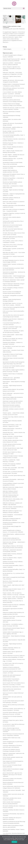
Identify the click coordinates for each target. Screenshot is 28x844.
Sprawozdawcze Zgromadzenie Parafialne (13, 608)
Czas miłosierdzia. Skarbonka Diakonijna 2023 (14, 833)
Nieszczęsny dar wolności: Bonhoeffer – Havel (14, 790)
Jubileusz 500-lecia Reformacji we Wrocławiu (13, 704)
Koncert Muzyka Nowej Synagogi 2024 (12, 526)
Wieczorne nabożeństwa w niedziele (11, 111)
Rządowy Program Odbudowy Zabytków (12, 420)
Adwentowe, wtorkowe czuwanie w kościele (13, 409)
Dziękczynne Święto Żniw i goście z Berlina (13, 720)
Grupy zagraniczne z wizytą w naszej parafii (13, 256)
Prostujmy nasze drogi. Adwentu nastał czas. (13, 417)
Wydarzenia (22, 28)
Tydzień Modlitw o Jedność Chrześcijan (12, 620)
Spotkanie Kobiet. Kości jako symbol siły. (12, 696)
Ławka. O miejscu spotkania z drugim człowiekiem (12, 27)
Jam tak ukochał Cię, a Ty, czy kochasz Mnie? (13, 573)
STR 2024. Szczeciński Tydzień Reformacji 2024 (14, 475)
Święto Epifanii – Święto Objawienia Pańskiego (14, 381)
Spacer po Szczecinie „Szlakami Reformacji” (13, 693)
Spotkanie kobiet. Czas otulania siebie (12, 119)
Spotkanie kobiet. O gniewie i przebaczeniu (13, 264)
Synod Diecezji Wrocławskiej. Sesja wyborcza (13, 813)
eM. (11, 28)
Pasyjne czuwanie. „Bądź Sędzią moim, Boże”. (14, 585)
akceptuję (14, 841)
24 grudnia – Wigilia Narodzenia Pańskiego (13, 190)
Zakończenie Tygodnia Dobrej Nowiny (12, 76)
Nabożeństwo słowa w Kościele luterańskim (13, 358)
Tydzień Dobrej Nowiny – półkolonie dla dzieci (14, 534)
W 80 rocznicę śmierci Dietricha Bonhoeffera (13, 311)
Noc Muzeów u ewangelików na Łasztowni (13, 295)
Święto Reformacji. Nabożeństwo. (11, 686)
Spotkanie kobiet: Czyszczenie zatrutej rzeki (13, 794)
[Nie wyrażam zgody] (26, 839)
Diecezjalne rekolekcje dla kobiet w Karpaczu (13, 810)
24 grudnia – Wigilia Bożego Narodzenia (12, 385)
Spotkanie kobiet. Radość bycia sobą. (11, 737)
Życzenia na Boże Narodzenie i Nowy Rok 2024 (14, 640)
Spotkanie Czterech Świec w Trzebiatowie (13, 373)
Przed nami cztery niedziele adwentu (12, 217)
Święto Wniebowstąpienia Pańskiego (11, 115)
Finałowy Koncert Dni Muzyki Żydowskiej (12, 716)
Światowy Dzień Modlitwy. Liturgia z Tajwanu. (14, 829)
